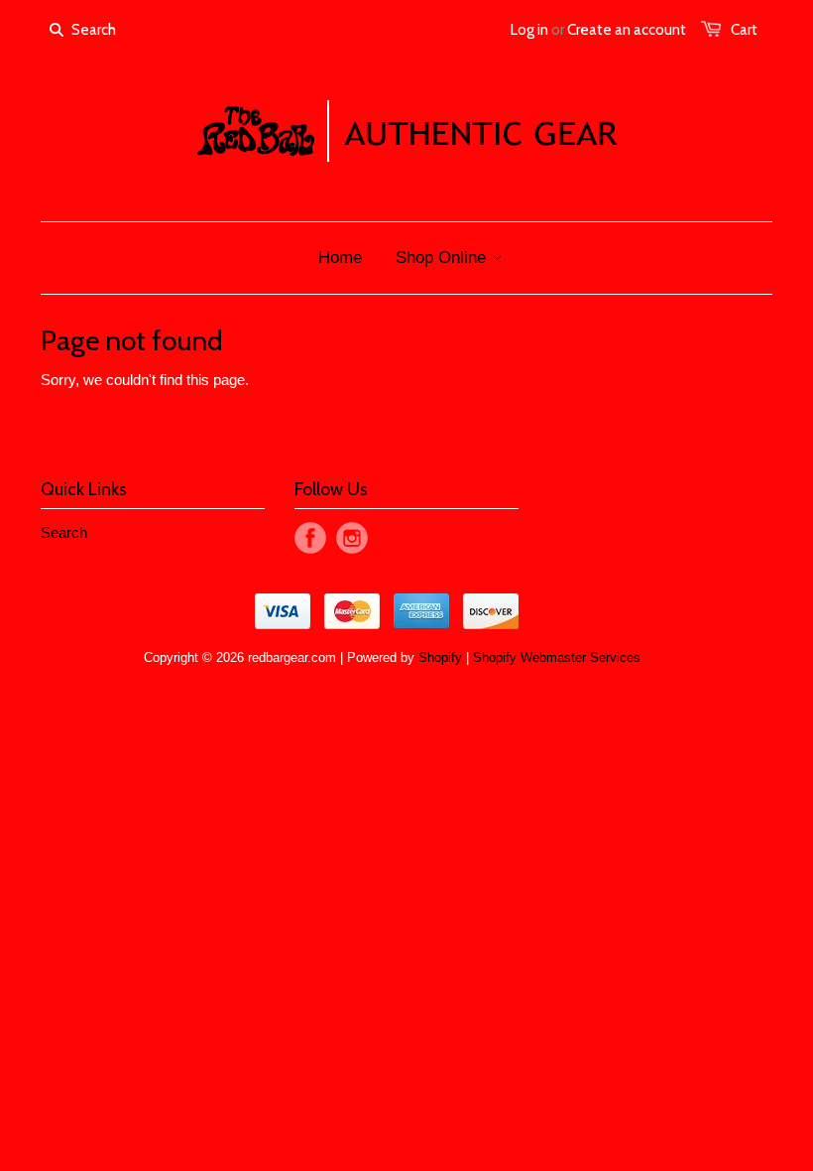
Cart (744, 30)
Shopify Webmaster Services (556, 657)
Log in (529, 30)
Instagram (352, 538)
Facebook (310, 538)
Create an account (626, 30)
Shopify (440, 657)
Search (64, 532)
